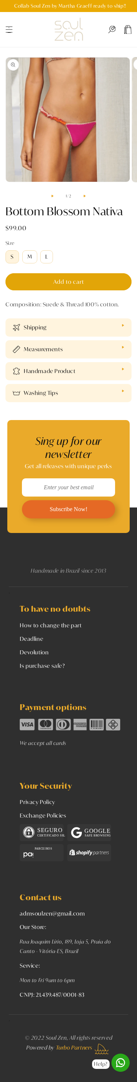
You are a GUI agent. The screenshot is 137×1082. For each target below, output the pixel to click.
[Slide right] (85, 196)
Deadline (31, 638)
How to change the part (50, 625)
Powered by (59, 1047)
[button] (9, 29)
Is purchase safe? (42, 665)
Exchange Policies (43, 815)
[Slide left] (53, 196)
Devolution (34, 652)
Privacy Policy (37, 801)
